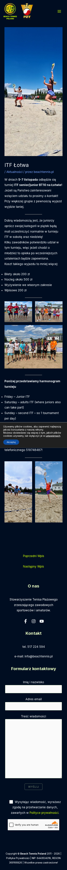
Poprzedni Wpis (33, 556)
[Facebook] (25, 621)
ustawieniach (53, 435)
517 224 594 (36, 646)
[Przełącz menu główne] (59, 11)
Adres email (33, 699)
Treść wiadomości (33, 716)
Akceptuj (11, 442)
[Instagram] (33, 621)
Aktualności (14, 172)
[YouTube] (42, 621)
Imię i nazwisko (33, 682)
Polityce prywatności (44, 812)
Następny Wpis (33, 566)
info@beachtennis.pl (39, 656)
